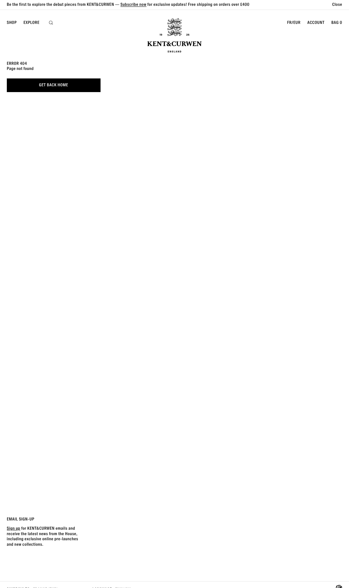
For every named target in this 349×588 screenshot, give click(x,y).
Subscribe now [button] (133, 4)
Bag (336, 22)
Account (315, 22)
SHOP (12, 22)
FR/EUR (293, 22)
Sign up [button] (13, 528)
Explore (32, 22)
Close (337, 4)
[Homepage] (174, 36)
